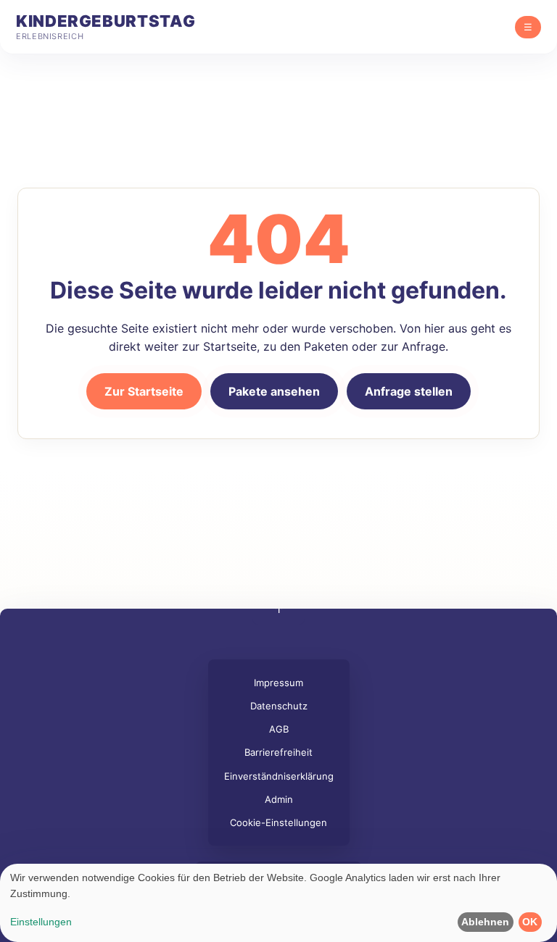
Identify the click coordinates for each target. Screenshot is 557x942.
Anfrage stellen (409, 391)
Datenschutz (279, 706)
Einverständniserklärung (279, 776)
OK (529, 922)
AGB (279, 729)
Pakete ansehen (274, 391)
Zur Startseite (143, 391)
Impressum (278, 682)
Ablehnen (485, 922)
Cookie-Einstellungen (278, 822)
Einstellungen (41, 922)
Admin (279, 799)
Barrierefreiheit (278, 752)
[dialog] (278, 903)
